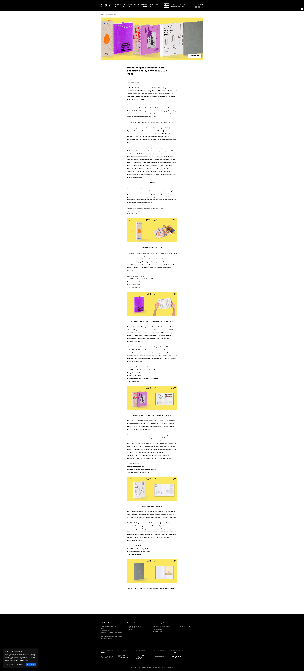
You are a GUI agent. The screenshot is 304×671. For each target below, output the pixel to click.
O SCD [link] (145, 7)
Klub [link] (124, 4)
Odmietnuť (20, 664)
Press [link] (102, 628)
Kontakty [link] (200, 4)
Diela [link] (139, 7)
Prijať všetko (30, 664)
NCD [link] (156, 4)
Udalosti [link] (118, 7)
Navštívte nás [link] (105, 630)
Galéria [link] (129, 4)
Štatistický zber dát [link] (107, 638)
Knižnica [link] (136, 4)
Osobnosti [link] (132, 7)
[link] (302, 9)
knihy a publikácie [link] (133, 82)
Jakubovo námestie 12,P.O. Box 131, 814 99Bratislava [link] (134, 628)
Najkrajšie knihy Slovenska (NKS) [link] (151, 91)
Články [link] (125, 7)
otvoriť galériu (195, 56)
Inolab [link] (151, 4)
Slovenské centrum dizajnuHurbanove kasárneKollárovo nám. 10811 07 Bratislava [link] (161, 628)
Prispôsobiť (10, 664)
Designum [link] (144, 4)
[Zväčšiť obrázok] (174, 220)
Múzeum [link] (118, 4)
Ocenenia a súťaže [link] (111, 14)
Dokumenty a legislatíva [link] (108, 626)
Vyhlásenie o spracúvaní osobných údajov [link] (111, 633)
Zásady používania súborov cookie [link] (18, 660)
